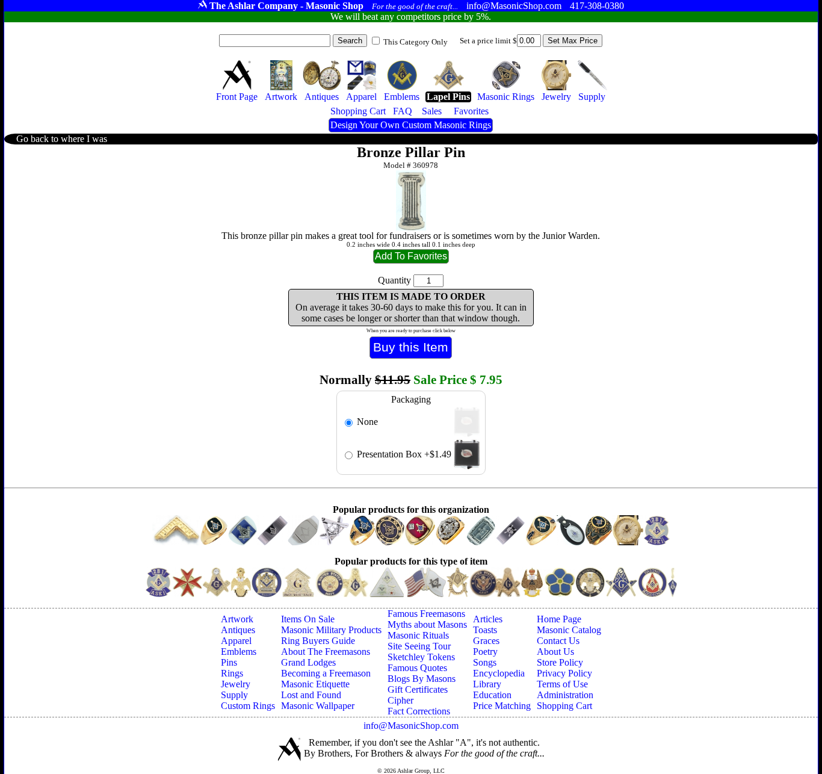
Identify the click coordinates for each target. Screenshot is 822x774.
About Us (555, 651)
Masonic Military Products (331, 630)
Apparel (236, 641)
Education (492, 695)
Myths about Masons (427, 624)
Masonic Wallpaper (317, 706)
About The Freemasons (325, 651)
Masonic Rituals (418, 635)
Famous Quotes (417, 668)
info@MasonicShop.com (411, 725)
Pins (229, 662)
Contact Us (558, 641)
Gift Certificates (418, 689)
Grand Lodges (308, 662)
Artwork (237, 619)
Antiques (238, 630)
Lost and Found (311, 695)
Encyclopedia (499, 673)
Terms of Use (562, 684)
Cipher (400, 700)
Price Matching (502, 706)
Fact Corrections (419, 711)
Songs (484, 662)
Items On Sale (308, 619)
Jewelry (235, 684)
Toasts (485, 630)
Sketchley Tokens (421, 657)
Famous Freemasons (426, 613)
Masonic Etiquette (315, 684)
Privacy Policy (564, 673)
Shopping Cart (564, 706)
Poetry (485, 651)
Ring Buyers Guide (318, 641)
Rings (232, 673)
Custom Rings (248, 706)
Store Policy (560, 662)
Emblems (238, 651)
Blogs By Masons (422, 678)
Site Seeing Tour (419, 646)
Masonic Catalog (569, 630)
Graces (486, 641)
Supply (234, 695)
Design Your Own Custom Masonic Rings (410, 125)
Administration (565, 695)
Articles (487, 619)
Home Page (559, 619)
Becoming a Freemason (326, 673)
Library (487, 684)
